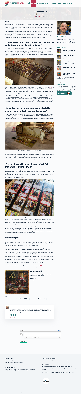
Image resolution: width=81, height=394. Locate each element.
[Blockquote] (34, 337)
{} (38, 337)
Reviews (33, 3)
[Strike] (29, 337)
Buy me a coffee (62, 93)
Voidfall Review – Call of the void (69, 68)
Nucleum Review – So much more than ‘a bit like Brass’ (69, 62)
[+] (40, 337)
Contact (65, 3)
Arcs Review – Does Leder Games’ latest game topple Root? (69, 57)
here (52, 372)
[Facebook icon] (11, 315)
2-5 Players (26, 298)
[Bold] (25, 337)
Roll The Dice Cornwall (64, 366)
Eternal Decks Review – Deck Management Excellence (69, 51)
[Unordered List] (32, 337)
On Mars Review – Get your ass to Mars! (69, 74)
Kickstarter (33, 298)
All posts (47, 3)
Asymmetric (8, 301)
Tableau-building (42, 298)
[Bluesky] (71, 3)
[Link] (37, 337)
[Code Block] (35, 337)
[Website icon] (13, 315)
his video (51, 87)
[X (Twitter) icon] (15, 315)
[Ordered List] (31, 337)
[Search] (75, 3)
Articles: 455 (12, 317)
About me (29, 370)
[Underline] (28, 337)
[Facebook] (69, 3)
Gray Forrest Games (24, 267)
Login (60, 330)
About (59, 3)
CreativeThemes (25, 392)
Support (54, 3)
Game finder (40, 3)
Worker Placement (10, 298)
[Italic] (26, 337)
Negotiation (19, 298)
